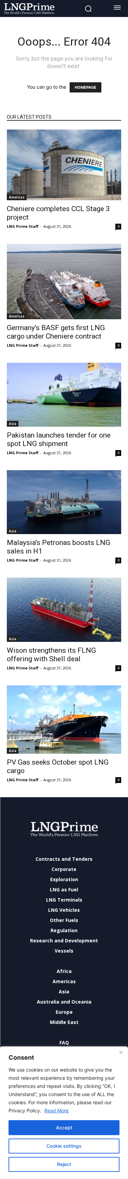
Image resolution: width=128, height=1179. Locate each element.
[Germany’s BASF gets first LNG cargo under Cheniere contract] (64, 281)
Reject (64, 1164)
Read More (56, 1110)
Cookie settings (64, 1146)
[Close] (121, 1052)
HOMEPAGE (85, 87)
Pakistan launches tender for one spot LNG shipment (59, 439)
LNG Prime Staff (23, 226)
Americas (17, 197)
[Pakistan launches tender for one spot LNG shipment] (64, 395)
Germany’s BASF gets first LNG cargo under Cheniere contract (56, 332)
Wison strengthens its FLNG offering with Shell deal (51, 654)
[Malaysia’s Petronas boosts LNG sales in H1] (64, 502)
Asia (12, 423)
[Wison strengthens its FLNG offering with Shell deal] (64, 610)
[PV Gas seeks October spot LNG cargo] (64, 719)
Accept (64, 1127)
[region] (64, 1112)
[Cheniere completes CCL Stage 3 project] (64, 165)
